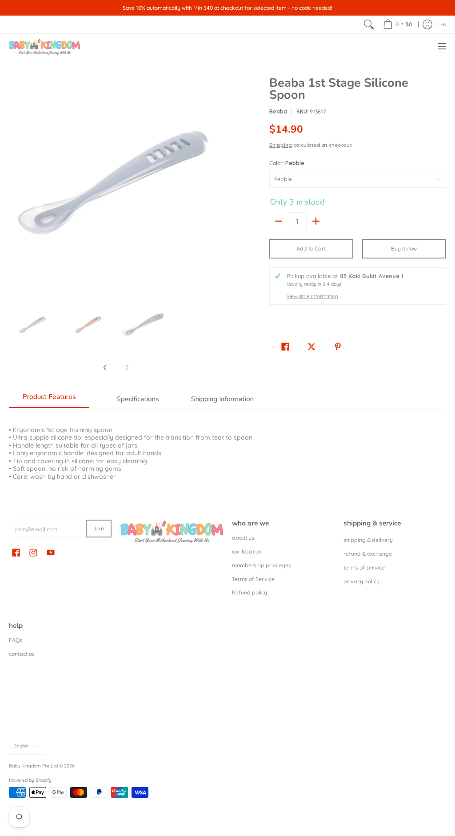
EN (443, 24)
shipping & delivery (368, 540)
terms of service (364, 567)
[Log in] (427, 24)
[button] (285, 346)
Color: (286, 163)
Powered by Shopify (30, 780)
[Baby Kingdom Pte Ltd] (44, 46)
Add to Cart (311, 248)
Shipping (280, 145)
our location (247, 551)
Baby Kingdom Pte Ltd (33, 766)
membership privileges (261, 565)
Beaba (278, 111)
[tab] (49, 399)
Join (98, 528)
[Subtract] (278, 221)
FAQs (15, 640)
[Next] (217, 184)
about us (243, 537)
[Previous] (15, 184)
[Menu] (441, 46)
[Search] (368, 24)
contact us (22, 653)
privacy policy (361, 581)
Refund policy (249, 592)
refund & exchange (367, 553)
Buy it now (404, 248)
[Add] (316, 221)
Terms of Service (253, 579)
